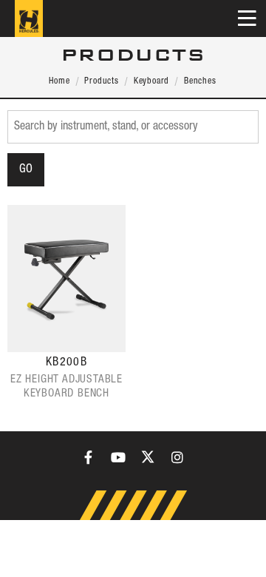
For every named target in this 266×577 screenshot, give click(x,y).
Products (101, 81)
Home (59, 81)
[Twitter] (148, 457)
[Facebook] (88, 457)
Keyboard (151, 81)
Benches (200, 81)
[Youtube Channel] (118, 457)
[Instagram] (177, 457)
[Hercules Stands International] (29, 18)
